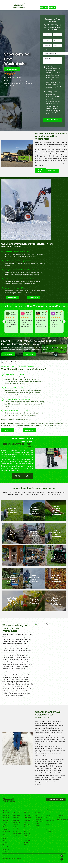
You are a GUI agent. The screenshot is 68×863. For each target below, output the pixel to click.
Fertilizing (5, 820)
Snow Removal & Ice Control (38, 817)
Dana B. (43, 312)
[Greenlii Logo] (18, 3)
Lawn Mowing (6, 817)
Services (48, 818)
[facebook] (61, 855)
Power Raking (6, 829)
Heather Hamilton (59, 312)
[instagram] (61, 859)
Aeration (5, 822)
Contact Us (49, 827)
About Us (48, 815)
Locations (49, 813)
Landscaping (6, 832)
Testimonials (50, 820)
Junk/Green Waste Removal (5, 845)
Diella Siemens (29, 312)
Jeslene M (14, 312)
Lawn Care (5, 815)
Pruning (15, 831)
